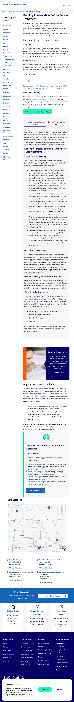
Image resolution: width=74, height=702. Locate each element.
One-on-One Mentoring (7, 108)
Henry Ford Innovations (59, 658)
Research (59, 669)
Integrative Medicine (7, 98)
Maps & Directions (16, 568)
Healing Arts (7, 25)
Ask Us (5, 153)
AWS (58, 550)
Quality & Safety (61, 666)
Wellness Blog (25, 664)
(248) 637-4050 (31, 429)
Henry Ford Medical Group (62, 651)
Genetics (6, 78)
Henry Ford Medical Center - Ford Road (21, 572)
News (40, 656)
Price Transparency (27, 657)
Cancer (3, 11)
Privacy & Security (44, 660)
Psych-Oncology (6, 122)
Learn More (58, 372)
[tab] (35, 123)
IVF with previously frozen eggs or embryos (43, 311)
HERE (61, 550)
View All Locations (15, 587)
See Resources (34, 490)
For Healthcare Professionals (61, 645)
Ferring (30, 474)
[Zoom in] (64, 506)
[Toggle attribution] (64, 550)
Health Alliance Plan (45, 653)
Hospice (6, 92)
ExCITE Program (6, 44)
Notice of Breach (43, 664)
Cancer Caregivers (7, 31)
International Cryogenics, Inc (37, 472)
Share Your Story (7, 158)
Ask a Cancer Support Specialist (37, 111)
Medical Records (8, 654)
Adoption (32, 321)
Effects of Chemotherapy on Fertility (10, 61)
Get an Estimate (26, 646)
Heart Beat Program (36, 477)
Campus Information (27, 643)
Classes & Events (26, 650)
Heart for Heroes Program (38, 482)
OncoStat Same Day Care (6, 130)
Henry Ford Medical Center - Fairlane (50, 559)
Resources (24, 661)
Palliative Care (6, 115)
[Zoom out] (64, 509)
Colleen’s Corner (6, 38)
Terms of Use (12, 692)
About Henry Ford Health (44, 645)
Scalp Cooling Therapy (6, 146)
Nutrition (6, 103)
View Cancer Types (53, 595)
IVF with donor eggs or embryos (39, 315)
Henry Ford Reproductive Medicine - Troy (52, 572)
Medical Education (62, 662)
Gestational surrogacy (36, 318)
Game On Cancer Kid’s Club (7, 72)
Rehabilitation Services (8, 138)
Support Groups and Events (7, 85)
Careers (5, 643)
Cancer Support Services (16, 11)
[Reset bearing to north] (64, 511)
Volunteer (6, 661)
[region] (37, 528)
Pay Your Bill (7, 657)
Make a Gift (7, 650)
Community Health (44, 649)
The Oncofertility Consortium (37, 464)
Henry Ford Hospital (15, 559)
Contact (5, 646)
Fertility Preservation (7, 51)
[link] (19, 4)
